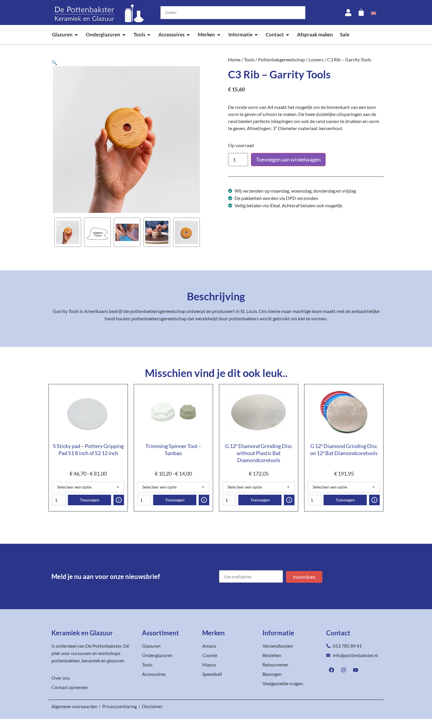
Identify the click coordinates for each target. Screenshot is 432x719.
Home (234, 59)
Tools (139, 34)
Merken (206, 34)
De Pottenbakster (103, 646)
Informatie (240, 34)
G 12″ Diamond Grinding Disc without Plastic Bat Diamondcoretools (258, 453)
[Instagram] (343, 670)
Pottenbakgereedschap (281, 59)
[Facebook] (331, 670)
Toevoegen (89, 499)
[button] (54, 62)
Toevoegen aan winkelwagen (288, 159)
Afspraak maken (315, 34)
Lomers (316, 59)
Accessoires (171, 34)
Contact (275, 34)
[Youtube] (355, 670)
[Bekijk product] (118, 500)
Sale (344, 34)
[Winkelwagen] (361, 12)
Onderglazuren (103, 34)
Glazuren (62, 34)
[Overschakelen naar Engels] (373, 12)
